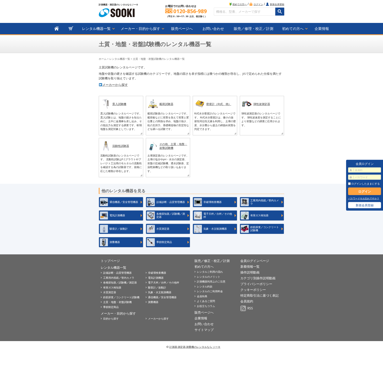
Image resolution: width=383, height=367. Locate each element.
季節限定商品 (111, 307)
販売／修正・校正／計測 (212, 261)
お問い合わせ (213, 28)
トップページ (110, 261)
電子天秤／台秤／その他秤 (163, 282)
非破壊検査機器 (157, 273)
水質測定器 (109, 292)
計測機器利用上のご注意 (211, 281)
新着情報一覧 (250, 266)
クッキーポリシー (253, 289)
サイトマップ (204, 330)
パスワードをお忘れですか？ (363, 198)
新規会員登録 (277, 4)
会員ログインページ (254, 261)
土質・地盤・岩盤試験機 (117, 302)
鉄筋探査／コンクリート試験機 (121, 297)
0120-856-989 (190, 11)
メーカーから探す (115, 85)
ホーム (103, 59)
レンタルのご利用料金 (210, 291)
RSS (250, 308)
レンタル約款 (204, 286)
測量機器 (153, 302)
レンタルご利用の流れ (210, 272)
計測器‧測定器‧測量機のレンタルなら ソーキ (194, 347)
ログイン (258, 4)
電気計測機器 (156, 277)
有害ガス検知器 (112, 287)
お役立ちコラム (206, 306)
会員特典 (202, 296)
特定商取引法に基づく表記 (259, 295)
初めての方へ (239, 4)
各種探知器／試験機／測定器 (120, 282)
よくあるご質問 (206, 301)
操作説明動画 (250, 272)
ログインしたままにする (365, 183)
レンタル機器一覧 (96, 28)
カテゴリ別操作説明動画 (257, 278)
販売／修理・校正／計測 (253, 28)
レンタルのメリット (208, 276)
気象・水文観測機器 (159, 292)
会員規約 (246, 301)
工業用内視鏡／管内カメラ (118, 277)
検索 (279, 12)
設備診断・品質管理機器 (117, 273)
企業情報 (322, 28)
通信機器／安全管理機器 (162, 297)
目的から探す (111, 318)
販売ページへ (182, 28)
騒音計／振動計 (157, 287)
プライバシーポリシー (256, 284)
